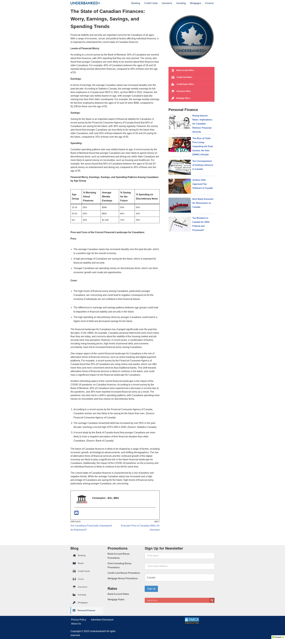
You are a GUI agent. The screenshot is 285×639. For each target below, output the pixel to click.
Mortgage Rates (116, 599)
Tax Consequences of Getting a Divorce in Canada (202, 165)
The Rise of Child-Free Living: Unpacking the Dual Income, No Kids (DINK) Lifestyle (202, 146)
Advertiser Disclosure (102, 619)
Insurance (167, 3)
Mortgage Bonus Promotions (123, 578)
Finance (209, 3)
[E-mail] (76, 514)
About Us (76, 623)
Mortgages (195, 3)
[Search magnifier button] (211, 600)
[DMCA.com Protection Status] (192, 623)
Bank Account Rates (118, 594)
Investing (181, 3)
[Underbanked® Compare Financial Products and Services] (85, 3)
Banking (135, 3)
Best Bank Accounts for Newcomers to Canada (202, 203)
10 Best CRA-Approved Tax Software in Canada (202, 184)
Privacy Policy (78, 619)
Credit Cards (151, 3)
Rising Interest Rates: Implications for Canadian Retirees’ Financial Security (202, 123)
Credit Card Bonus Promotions (124, 573)
